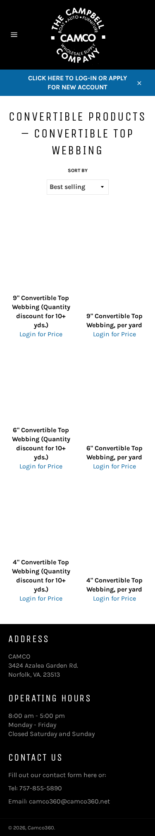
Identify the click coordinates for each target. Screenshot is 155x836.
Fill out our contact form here (52, 775)
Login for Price (40, 334)
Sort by (78, 170)
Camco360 (41, 827)
